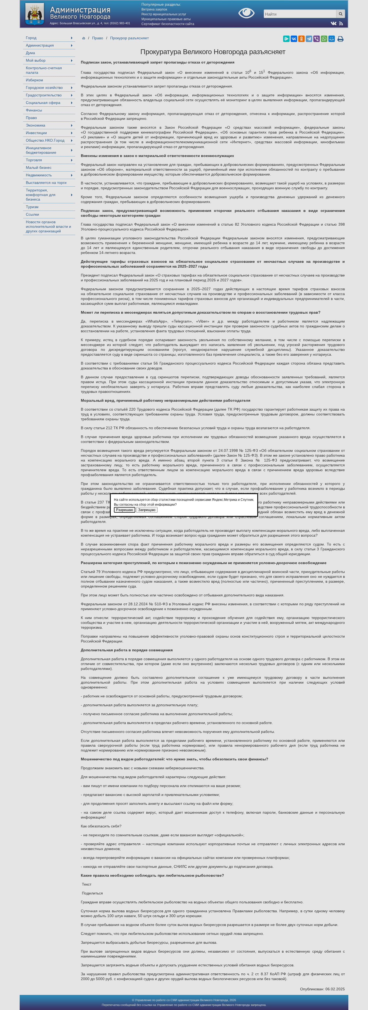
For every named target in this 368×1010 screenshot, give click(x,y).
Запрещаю (146, 510)
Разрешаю (124, 510)
